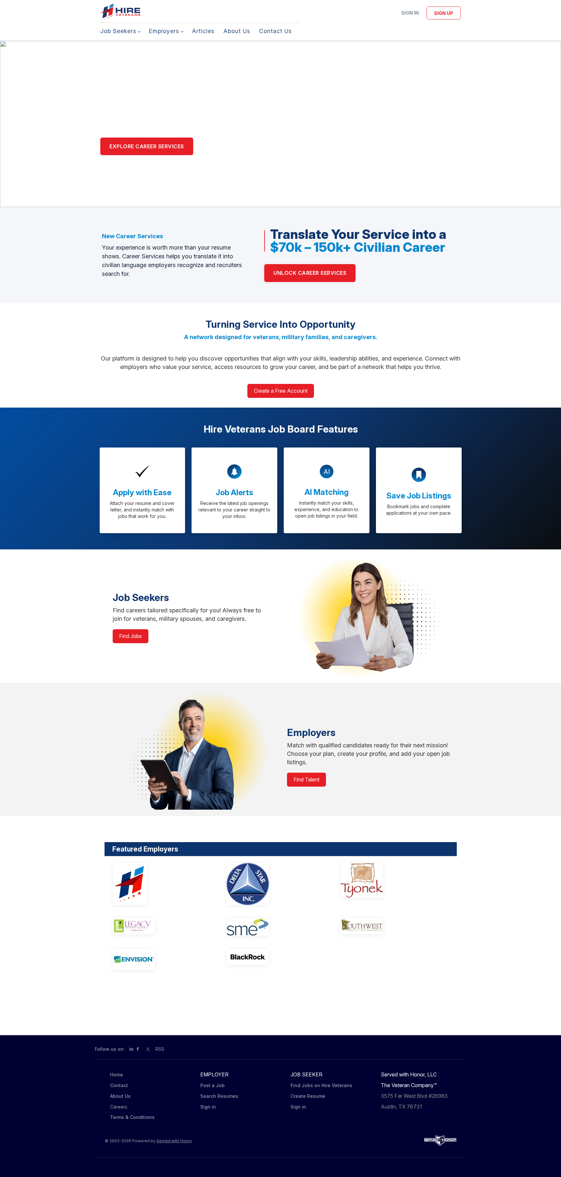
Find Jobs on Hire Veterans (321, 1085)
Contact (119, 1085)
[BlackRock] (274, 957)
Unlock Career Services (309, 273)
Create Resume (308, 1096)
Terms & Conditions (132, 1117)
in (131, 1049)
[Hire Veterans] (161, 884)
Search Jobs (224, 146)
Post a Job (212, 1085)
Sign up (443, 13)
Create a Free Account (280, 390)
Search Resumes (219, 1096)
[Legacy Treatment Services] (161, 926)
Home (116, 1074)
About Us (120, 1096)
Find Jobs (130, 636)
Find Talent (306, 779)
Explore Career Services (146, 146)
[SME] (274, 927)
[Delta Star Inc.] (274, 884)
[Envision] (161, 959)
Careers (118, 1107)
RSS (160, 1049)
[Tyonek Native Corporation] (388, 880)
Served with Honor (174, 1140)
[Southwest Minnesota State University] (388, 926)
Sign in (410, 13)
